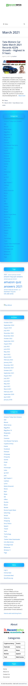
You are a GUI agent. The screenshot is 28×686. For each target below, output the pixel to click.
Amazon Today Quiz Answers (13, 121)
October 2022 (8, 338)
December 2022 (9, 333)
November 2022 (9, 336)
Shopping (7, 225)
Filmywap (7, 158)
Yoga (5, 257)
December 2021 (9, 365)
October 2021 (8, 370)
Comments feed (9, 575)
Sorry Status (7, 228)
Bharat (6, 127)
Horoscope (7, 172)
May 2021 (7, 384)
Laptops (6, 185)
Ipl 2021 (6, 177)
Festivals (6, 156)
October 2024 (8, 322)
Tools (5, 241)
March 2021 (8, 103)
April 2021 (7, 386)
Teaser (6, 233)
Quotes (6, 206)
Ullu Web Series (9, 246)
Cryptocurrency (8, 148)
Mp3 (5, 196)
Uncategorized (8, 249)
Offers (6, 204)
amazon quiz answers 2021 (13, 284)
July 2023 (7, 330)
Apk (5, 124)
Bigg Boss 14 (8, 134)
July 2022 (7, 346)
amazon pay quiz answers (10, 279)
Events (6, 150)
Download (7, 292)
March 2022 (7, 357)
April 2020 (7, 397)
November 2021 (9, 368)
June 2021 (7, 381)
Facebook (7, 153)
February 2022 (8, 360)
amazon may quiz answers (13, 277)
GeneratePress (22, 683)
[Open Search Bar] (24, 24)
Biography (7, 137)
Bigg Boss (7, 132)
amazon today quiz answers (11, 289)
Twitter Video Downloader (12, 244)
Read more (22, 96)
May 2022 (7, 352)
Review (6, 212)
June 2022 (7, 349)
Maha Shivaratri (9, 190)
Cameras (6, 142)
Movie (6, 193)
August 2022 (8, 344)
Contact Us (6, 674)
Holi (5, 169)
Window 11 (7, 254)
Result (6, 209)
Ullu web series (8, 294)
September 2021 (9, 373)
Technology (7, 238)
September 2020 (9, 394)
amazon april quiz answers (14, 274)
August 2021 (8, 376)
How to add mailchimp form (12, 613)
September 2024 (9, 325)
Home (5, 669)
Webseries (7, 252)
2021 (5, 274)
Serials (6, 220)
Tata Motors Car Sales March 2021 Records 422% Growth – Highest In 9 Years (13, 47)
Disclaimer (6, 677)
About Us (6, 672)
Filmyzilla (7, 161)
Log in (6, 570)
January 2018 (8, 400)
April (20, 289)
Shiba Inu (7, 222)
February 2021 (8, 392)
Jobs (5, 180)
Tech (5, 236)
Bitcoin (6, 140)
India (5, 174)
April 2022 (7, 354)
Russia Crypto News (10, 214)
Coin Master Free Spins (11, 145)
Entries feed (7, 573)
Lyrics (5, 188)
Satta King (7, 217)
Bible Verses (7, 129)
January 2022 (8, 362)
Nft (5, 201)
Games (6, 164)
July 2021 (7, 378)
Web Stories (20, 657)
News (6, 100)
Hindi (5, 166)
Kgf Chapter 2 (8, 182)
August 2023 (8, 328)
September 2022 (9, 341)
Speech (6, 230)
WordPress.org (8, 578)
